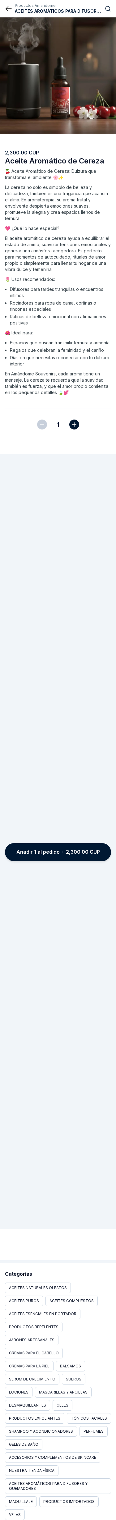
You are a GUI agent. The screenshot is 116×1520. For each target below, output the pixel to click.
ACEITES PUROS (24, 1300)
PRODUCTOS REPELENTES (33, 1327)
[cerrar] (8, 8)
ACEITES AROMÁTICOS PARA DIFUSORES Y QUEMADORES (48, 1486)
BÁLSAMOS (70, 1366)
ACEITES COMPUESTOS (71, 1300)
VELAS (15, 1514)
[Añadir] (74, 424)
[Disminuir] (42, 424)
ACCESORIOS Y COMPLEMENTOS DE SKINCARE (52, 1457)
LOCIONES (18, 1392)
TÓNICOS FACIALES (89, 1418)
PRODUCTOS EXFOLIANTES (34, 1418)
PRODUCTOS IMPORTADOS (69, 1501)
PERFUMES (94, 1431)
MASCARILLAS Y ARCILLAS (63, 1392)
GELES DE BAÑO (23, 1444)
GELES (62, 1405)
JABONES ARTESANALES (31, 1340)
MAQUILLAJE (21, 1501)
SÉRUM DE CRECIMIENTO (32, 1379)
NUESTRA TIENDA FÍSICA (31, 1470)
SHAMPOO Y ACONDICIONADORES (41, 1431)
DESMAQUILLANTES (27, 1405)
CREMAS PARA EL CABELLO (34, 1353)
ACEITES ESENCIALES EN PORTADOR (42, 1313)
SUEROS (73, 1379)
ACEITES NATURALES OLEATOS (38, 1287)
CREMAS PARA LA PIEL (29, 1366)
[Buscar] (108, 9)
